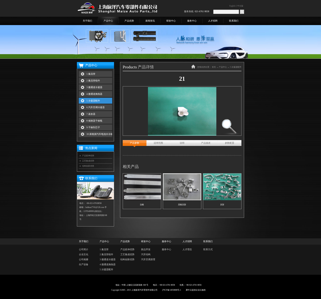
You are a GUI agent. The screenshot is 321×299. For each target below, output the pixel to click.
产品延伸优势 (88, 155)
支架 (222, 204)
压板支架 (182, 204)
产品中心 (223, 67)
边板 (142, 204)
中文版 (240, 6)
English (232, 6)
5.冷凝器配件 (235, 67)
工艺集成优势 (88, 161)
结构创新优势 (88, 166)
